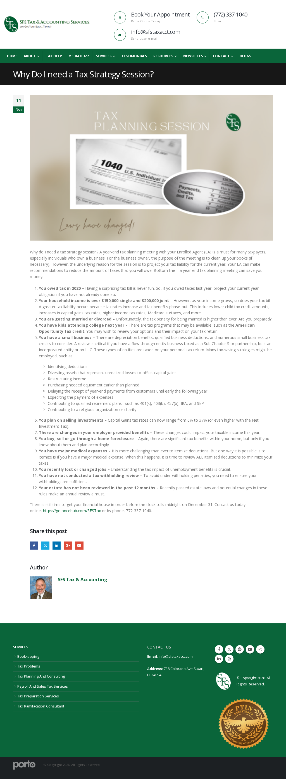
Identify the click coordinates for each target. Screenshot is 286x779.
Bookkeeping (28, 656)
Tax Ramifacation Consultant (40, 706)
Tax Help (54, 56)
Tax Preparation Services (38, 696)
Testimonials (134, 56)
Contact (221, 56)
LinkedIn (57, 546)
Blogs (245, 56)
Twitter (45, 546)
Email (79, 546)
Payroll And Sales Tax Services (42, 686)
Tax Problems (28, 666)
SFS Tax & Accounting (82, 579)
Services (103, 56)
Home (12, 56)
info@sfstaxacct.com (176, 656)
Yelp (229, 659)
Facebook (34, 546)
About (30, 56)
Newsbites (193, 56)
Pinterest (239, 649)
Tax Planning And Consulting (41, 676)
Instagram (260, 649)
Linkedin (219, 659)
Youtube (250, 649)
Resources (163, 56)
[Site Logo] (47, 24)
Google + (68, 546)
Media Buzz (78, 56)
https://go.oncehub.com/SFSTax (72, 510)
